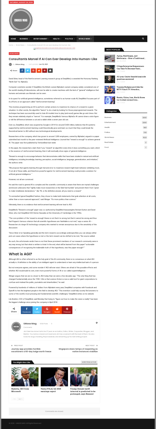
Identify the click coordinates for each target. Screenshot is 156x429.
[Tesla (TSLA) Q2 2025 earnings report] (54, 376)
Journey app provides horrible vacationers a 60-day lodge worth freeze (31, 350)
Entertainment (40, 39)
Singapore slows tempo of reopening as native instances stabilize (78, 350)
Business (24, 39)
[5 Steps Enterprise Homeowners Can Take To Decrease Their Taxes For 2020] (110, 69)
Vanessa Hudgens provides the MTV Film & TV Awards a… (130, 88)
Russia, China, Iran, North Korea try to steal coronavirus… (131, 98)
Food (107, 147)
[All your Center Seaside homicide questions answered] (110, 79)
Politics (69, 39)
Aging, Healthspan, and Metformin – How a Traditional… (131, 57)
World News (84, 39)
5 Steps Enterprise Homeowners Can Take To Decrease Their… (130, 67)
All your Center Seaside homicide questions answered (131, 77)
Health (56, 39)
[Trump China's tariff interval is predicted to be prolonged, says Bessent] (84, 376)
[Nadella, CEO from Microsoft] (25, 376)
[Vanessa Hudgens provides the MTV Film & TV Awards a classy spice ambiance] (110, 90)
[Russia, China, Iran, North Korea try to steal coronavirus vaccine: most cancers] (110, 100)
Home (13, 39)
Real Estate (109, 142)
